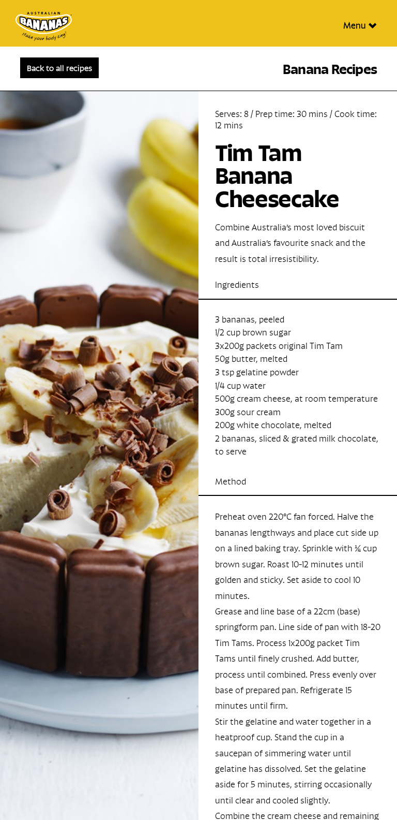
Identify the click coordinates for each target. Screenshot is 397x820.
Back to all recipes (59, 67)
